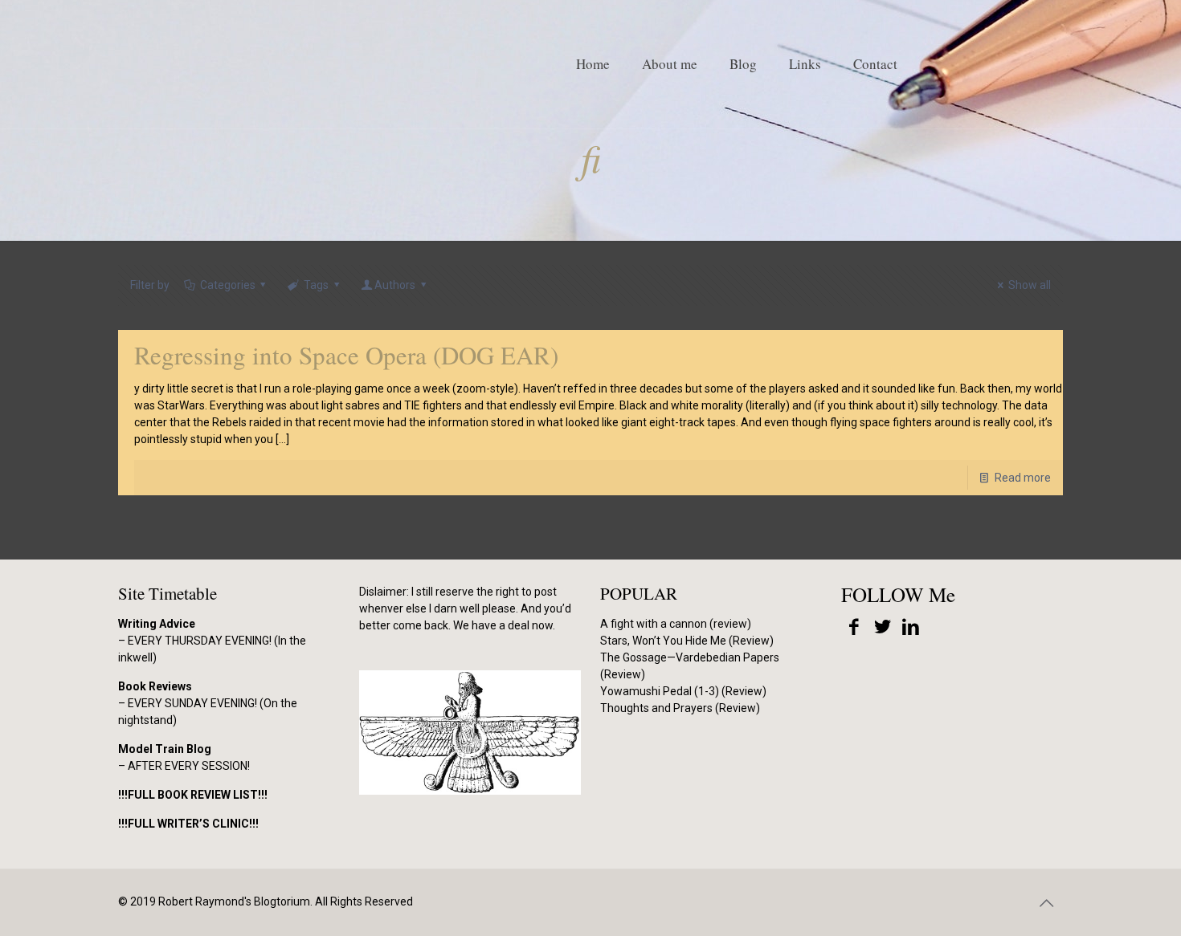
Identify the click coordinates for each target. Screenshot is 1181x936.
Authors (394, 285)
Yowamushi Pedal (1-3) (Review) (683, 691)
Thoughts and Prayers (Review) (680, 708)
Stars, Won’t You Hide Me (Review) (687, 640)
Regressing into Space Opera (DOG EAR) (346, 355)
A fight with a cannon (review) (675, 623)
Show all (1029, 285)
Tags (316, 285)
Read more (1023, 477)
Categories (227, 285)
